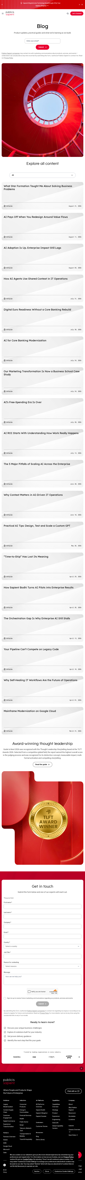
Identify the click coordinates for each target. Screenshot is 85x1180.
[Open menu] (3, 13)
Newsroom (72, 1113)
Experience (56, 1116)
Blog (37, 1136)
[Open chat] (78, 1155)
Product (55, 1113)
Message (7, 972)
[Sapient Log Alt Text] (9, 1082)
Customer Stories (41, 1126)
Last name (8, 912)
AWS (5, 1143)
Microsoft (6, 1149)
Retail (21, 1125)
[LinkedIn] (4, 1165)
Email (6, 932)
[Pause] (81, 1068)
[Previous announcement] (2, 4)
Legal (80, 1169)
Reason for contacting (11, 962)
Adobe (5, 1140)
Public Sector (24, 1122)
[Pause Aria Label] (82, 4)
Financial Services (25, 1115)
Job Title (7, 952)
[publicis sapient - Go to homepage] (10, 13)
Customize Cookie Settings (64, 1171)
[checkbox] (42, 998)
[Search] (68, 13)
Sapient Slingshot (41, 1113)
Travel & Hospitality (26, 1139)
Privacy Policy (8, 58)
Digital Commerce (9, 1121)
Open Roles (72, 1135)
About (71, 1104)
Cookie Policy (28, 1159)
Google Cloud (7, 1146)
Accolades (72, 1116)
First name (8, 902)
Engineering (56, 1119)
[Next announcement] (79, 4)
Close (47, 1171)
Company (7, 922)
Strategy (55, 1110)
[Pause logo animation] (79, 1057)
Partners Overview (9, 1136)
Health (22, 1118)
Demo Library (40, 1139)
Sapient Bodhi (40, 1110)
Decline (36, 1171)
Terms (79, 1172)
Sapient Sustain (41, 1116)
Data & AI (55, 1123)
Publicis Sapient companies (11, 53)
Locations (72, 1119)
